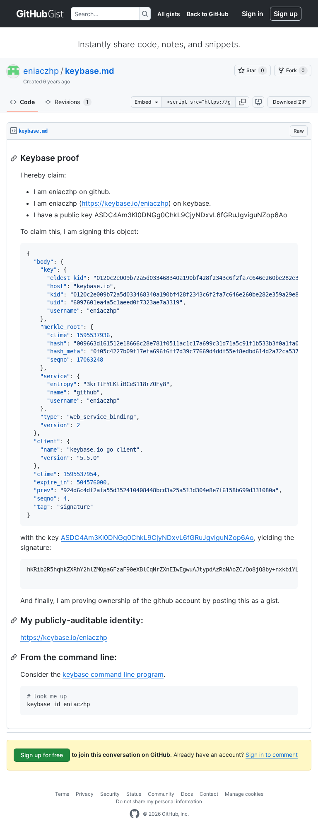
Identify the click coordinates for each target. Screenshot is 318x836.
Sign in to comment (272, 754)
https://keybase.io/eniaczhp (125, 203)
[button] (242, 102)
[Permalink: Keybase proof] (14, 158)
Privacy (85, 794)
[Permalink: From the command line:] (14, 657)
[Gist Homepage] (40, 14)
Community (161, 794)
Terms (62, 794)
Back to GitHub (208, 13)
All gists (168, 13)
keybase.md (89, 71)
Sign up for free (42, 754)
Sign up (286, 14)
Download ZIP (289, 102)
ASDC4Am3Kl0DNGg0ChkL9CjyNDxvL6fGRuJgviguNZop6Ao (157, 537)
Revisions (72, 101)
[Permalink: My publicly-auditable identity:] (14, 620)
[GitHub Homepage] (135, 814)
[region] (159, 434)
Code (27, 101)
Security (110, 794)
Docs (187, 794)
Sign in (252, 14)
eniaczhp (41, 71)
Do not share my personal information (159, 801)
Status (133, 794)
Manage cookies (244, 794)
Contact (209, 794)
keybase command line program (113, 674)
